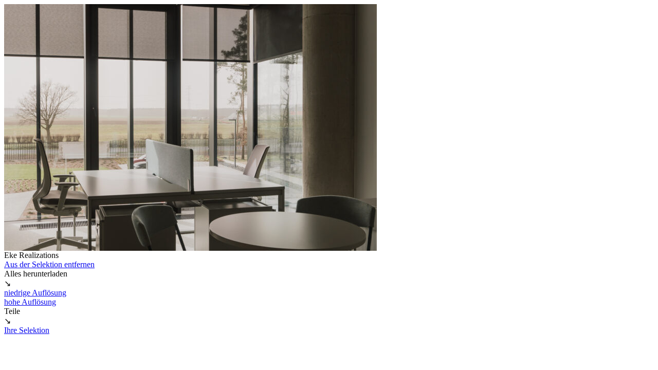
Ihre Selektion (26, 330)
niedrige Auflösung (35, 292)
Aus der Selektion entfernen (49, 264)
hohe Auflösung (30, 302)
